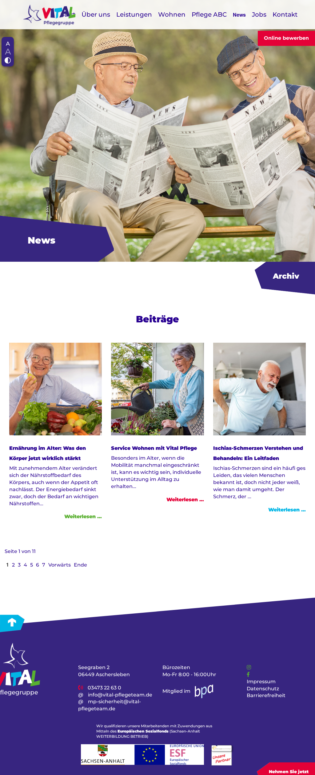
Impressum (261, 681)
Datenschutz (263, 688)
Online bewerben (286, 38)
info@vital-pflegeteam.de (120, 694)
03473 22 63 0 (104, 688)
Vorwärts (59, 565)
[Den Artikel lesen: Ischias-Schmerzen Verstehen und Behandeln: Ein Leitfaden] (259, 389)
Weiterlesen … (83, 516)
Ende (80, 565)
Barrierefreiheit (266, 695)
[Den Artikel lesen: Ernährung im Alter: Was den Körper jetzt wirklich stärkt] (55, 389)
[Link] (249, 667)
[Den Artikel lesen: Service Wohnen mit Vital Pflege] (157, 389)
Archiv (286, 276)
